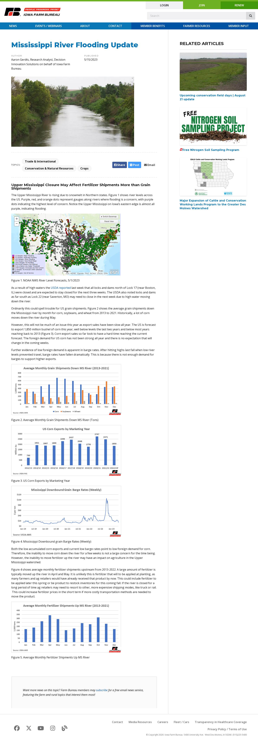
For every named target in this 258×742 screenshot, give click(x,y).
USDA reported (61, 288)
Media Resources (140, 722)
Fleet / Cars (181, 722)
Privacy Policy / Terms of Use (227, 729)
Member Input (239, 26)
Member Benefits (153, 26)
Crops (84, 168)
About (85, 26)
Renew (239, 5)
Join (202, 5)
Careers (162, 722)
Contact (115, 26)
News (13, 26)
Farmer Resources (196, 26)
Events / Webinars (48, 26)
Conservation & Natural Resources (49, 168)
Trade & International (40, 161)
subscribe (102, 690)
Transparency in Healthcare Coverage (221, 722)
